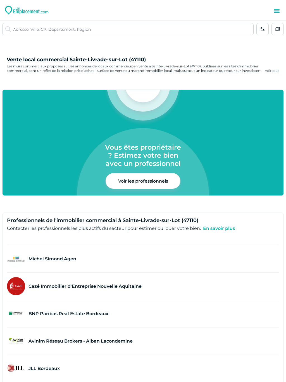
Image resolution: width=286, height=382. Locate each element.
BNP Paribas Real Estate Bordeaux (68, 313)
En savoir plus (219, 228)
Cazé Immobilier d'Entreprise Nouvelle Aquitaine (85, 286)
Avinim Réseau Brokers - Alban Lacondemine (80, 341)
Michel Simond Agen (52, 258)
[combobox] (133, 29)
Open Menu (277, 11)
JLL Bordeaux (44, 368)
